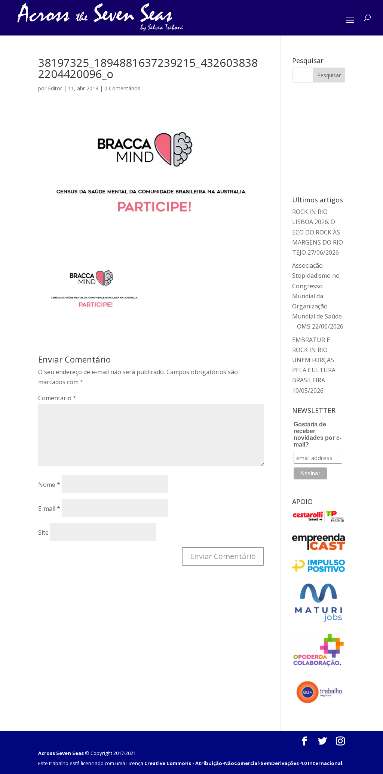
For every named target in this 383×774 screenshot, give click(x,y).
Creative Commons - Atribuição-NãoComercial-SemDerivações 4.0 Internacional (243, 763)
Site (43, 532)
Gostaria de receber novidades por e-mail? (317, 434)
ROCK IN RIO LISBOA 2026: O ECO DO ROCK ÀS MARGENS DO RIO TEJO (317, 232)
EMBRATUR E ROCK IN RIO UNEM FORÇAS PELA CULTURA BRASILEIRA (313, 360)
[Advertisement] (336, 138)
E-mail (49, 508)
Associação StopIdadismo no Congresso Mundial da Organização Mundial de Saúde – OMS (317, 295)
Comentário (57, 398)
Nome (49, 485)
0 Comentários (122, 88)
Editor (55, 88)
